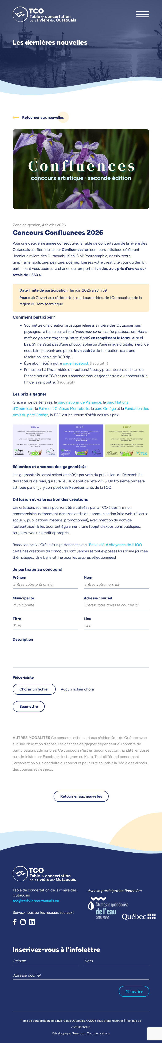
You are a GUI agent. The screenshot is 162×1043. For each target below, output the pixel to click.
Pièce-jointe (23, 677)
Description (23, 639)
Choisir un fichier (34, 689)
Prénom (19, 577)
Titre (17, 618)
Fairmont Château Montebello (64, 408)
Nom (88, 577)
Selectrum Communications (91, 1033)
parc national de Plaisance (79, 402)
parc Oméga (105, 408)
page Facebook (76, 363)
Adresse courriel (98, 598)
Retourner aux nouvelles (81, 796)
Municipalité (23, 598)
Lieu (87, 618)
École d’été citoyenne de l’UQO (115, 544)
